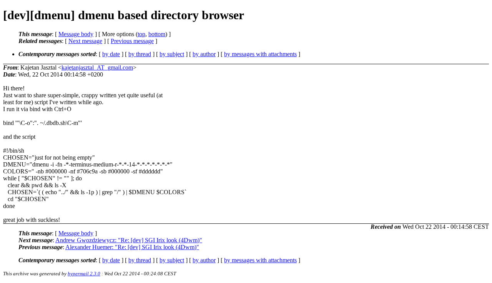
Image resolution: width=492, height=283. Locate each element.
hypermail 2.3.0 (84, 273)
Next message (85, 41)
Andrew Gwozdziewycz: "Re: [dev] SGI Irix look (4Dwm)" (128, 240)
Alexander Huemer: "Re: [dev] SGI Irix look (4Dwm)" (132, 247)
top (141, 34)
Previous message (132, 41)
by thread (139, 54)
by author (204, 54)
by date (111, 54)
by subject (172, 54)
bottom (156, 34)
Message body (75, 34)
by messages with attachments (260, 54)
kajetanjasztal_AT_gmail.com (97, 67)
